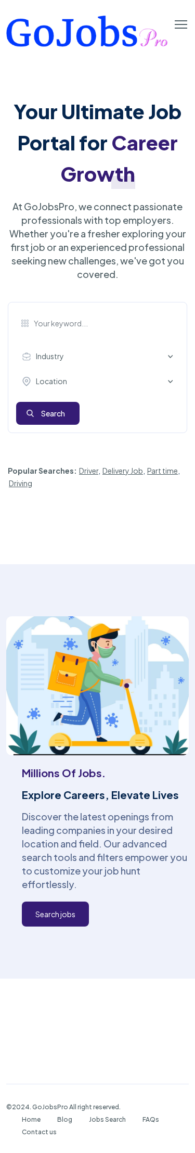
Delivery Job (122, 470)
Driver (88, 470)
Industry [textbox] (50, 356)
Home (31, 1119)
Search (53, 413)
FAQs (150, 1119)
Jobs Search (107, 1119)
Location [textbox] (51, 381)
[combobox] (100, 356)
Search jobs (55, 914)
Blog (64, 1119)
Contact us (39, 1132)
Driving (20, 483)
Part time (162, 470)
